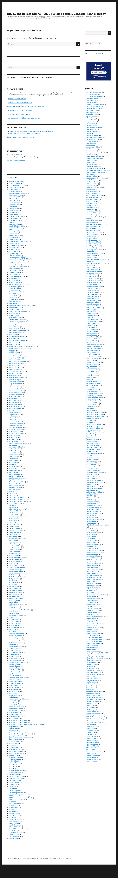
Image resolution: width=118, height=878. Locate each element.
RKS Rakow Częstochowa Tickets (18, 678)
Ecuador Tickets (13, 334)
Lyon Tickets (12, 563)
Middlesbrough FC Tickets (16, 577)
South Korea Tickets (14, 728)
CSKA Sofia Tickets (14, 313)
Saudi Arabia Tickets (15, 687)
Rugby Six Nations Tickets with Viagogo (20, 102)
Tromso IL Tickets (14, 782)
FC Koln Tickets (13, 398)
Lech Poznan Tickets (15, 546)
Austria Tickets (13, 234)
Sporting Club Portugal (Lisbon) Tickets (20, 734)
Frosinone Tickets (14, 449)
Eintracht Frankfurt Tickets (17, 340)
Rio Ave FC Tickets (14, 676)
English (90, 43)
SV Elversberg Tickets (15, 759)
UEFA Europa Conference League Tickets (20, 798)
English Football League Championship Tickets (22, 346)
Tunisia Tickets (13, 786)
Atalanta (11, 222)
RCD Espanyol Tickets (15, 660)
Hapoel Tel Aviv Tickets (15, 480)
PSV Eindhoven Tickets (15, 643)
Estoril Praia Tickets (14, 354)
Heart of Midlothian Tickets (17, 482)
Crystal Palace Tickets (15, 307)
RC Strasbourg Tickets (15, 658)
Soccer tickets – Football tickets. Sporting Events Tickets (25, 724)
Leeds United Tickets (15, 548)
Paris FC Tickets (13, 621)
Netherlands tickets (14, 594)
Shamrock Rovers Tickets (16, 707)
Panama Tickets (13, 614)
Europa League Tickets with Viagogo (19, 114)
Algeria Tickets (13, 207)
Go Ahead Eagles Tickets (16, 468)
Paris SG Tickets (13, 623)
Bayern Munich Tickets (15, 247)
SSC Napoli (12, 745)
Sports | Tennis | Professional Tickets (20, 738)
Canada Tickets (13, 278)
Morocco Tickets (14, 588)
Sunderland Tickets (14, 757)
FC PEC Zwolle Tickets (15, 408)
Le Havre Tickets (13, 542)
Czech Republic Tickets (15, 317)
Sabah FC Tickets (14, 679)
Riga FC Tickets (13, 674)
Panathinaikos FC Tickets (16, 616)
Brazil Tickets (13, 263)
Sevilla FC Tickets (14, 705)
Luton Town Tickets (14, 561)
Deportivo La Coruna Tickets (17, 321)
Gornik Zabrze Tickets (15, 470)
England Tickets (13, 344)
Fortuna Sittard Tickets (15, 441)
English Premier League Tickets (18, 348)
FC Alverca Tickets (14, 375)
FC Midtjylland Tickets (15, 404)
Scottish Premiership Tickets (17, 699)
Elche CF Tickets (13, 342)
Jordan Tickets (13, 521)
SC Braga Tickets (13, 689)
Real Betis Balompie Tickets (17, 662)
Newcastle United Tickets (16, 598)
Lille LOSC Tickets (14, 555)
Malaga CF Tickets (14, 569)
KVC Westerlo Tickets (15, 534)
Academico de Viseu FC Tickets (18, 193)
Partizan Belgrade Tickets (16, 627)
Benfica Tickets (13, 251)
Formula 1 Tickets (14, 439)
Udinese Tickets (13, 790)
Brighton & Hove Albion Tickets (18, 267)
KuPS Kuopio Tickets (15, 532)
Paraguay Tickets (14, 619)
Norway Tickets (13, 602)
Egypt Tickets (13, 338)
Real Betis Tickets (14, 664)
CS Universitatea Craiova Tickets (18, 311)
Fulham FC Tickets (14, 453)
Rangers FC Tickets (14, 648)
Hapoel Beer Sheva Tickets (16, 478)
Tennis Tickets (13, 767)
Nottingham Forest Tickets (17, 604)
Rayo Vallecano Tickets (15, 652)
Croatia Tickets (13, 303)
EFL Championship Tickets (16, 336)
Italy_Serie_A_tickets (15, 513)
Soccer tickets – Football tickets (18, 720)
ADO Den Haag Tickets (15, 197)
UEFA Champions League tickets (18, 794)
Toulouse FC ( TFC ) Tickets (17, 778)
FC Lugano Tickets (14, 402)
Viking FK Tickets (14, 823)
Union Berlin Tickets (15, 804)
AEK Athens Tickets (14, 199)
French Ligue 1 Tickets (15, 447)
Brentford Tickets (14, 265)
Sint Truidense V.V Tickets (16, 710)
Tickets (11, 769)
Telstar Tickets (13, 765)
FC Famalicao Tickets (15, 387)
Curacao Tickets (13, 315)
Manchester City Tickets (16, 571)
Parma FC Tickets (14, 625)
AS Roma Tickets (14, 218)
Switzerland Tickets (14, 763)
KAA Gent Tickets (14, 526)
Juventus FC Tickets (14, 524)
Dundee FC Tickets (14, 327)
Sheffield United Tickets (16, 709)
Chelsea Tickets (13, 294)
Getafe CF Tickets (14, 460)
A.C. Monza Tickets (14, 183)
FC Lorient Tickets (14, 400)
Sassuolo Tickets (14, 685)
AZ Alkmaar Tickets (14, 238)
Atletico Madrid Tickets (15, 228)
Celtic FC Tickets (13, 290)
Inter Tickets (12, 495)
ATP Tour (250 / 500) (15, 230)
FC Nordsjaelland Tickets (16, 406)
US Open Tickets (13, 809)
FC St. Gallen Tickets (15, 414)
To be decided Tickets (15, 773)
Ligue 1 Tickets (13, 553)
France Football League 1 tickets (18, 443)
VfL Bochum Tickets (15, 821)
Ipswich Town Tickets (15, 503)
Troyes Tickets (13, 784)
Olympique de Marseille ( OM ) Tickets (20, 610)
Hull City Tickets (13, 491)
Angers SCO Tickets (14, 208)
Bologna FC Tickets (14, 255)
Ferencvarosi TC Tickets (16, 424)
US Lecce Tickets (14, 807)
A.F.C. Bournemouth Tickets (17, 185)
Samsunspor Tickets (15, 683)
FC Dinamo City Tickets (15, 385)
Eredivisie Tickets (14, 352)
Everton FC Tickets (14, 369)
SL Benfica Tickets (14, 714)
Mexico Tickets (13, 575)
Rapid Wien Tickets (14, 650)
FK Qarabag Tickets (14, 435)
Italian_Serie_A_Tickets (16, 509)
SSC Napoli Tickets (14, 747)
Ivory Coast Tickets (14, 515)
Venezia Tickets (13, 817)
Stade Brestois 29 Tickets (16, 751)
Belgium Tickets (13, 249)
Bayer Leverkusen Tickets (16, 245)
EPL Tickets (12, 350)
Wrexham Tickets (14, 838)
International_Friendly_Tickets (18, 501)
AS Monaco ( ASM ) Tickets (17, 216)
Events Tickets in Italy (15, 364)
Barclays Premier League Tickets (18, 241)
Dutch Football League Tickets (17, 331)
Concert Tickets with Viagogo (17, 99)
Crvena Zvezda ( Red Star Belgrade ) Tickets (21, 305)
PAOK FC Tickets (13, 617)
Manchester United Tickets (17, 573)
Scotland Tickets (13, 697)
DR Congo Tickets (14, 325)
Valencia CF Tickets (14, 815)
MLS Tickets (12, 584)
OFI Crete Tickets (14, 606)
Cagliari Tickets (13, 274)
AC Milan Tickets (14, 189)
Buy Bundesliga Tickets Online (16, 155)
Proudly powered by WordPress (62, 858)
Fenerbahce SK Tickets (15, 422)
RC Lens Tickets (13, 656)
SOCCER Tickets (13, 718)
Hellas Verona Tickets (15, 486)
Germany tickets (13, 458)
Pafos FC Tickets (13, 612)
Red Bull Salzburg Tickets (16, 672)
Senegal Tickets (13, 701)
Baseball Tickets (13, 243)
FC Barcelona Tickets (15, 381)
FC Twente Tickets (14, 418)
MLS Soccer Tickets (14, 583)
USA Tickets (12, 811)
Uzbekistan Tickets (14, 813)
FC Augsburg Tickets (15, 379)
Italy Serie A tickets (14, 511)
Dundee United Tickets (15, 329)
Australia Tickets (14, 232)
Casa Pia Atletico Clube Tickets (17, 284)
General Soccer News (15, 455)
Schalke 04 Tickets (14, 695)
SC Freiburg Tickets (14, 691)
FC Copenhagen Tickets (15, 383)
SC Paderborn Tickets (15, 693)
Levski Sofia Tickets (14, 552)
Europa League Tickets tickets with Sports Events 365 (24, 118)
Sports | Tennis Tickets (15, 740)
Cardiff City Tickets (14, 282)
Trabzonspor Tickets (15, 780)
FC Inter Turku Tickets (15, 396)
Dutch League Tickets (15, 332)
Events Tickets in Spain (15, 365)
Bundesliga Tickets (14, 269)
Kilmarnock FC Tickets (15, 530)
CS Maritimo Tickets (15, 309)
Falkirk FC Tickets (14, 373)
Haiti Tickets (12, 472)
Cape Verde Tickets (14, 280)
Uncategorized (13, 802)
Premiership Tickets (15, 637)
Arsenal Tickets (13, 214)
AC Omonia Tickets (14, 191)
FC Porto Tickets (13, 410)
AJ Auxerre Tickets (14, 205)
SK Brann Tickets (14, 712)
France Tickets (13, 445)
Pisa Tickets (12, 629)
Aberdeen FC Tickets (15, 187)
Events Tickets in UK (15, 367)
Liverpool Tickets (14, 559)
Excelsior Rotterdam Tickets (17, 371)
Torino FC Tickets (14, 774)
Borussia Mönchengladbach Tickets (19, 259)
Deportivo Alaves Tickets (16, 319)
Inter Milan (12, 493)
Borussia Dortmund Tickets (17, 257)
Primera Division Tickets (16, 641)
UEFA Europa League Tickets (17, 800)
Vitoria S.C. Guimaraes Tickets (17, 829)
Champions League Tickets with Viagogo (20, 110)
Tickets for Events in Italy (16, 771)
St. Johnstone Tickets (15, 749)
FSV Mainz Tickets (14, 451)
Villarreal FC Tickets (14, 827)
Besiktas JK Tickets (14, 253)
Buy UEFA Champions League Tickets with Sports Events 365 (26, 106)
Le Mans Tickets (13, 544)
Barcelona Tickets (14, 239)
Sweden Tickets (13, 761)
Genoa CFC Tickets (14, 457)
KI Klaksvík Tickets (14, 528)
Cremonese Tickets (14, 301)
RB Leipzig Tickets (14, 654)
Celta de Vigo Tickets (15, 288)
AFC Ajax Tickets (13, 201)
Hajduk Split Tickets (14, 474)
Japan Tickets (13, 519)
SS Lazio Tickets (13, 743)
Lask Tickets (12, 540)
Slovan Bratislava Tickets (16, 716)
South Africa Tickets (15, 726)
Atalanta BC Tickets (14, 224)
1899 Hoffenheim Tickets (16, 181)
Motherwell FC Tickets (15, 590)
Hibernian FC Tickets (15, 488)
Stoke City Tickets (14, 755)
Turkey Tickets (13, 788)
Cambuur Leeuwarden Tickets (17, 276)
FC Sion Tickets (13, 412)
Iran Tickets (12, 505)
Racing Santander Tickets (16, 647)
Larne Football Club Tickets (17, 538)
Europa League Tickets (15, 358)
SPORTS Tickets (13, 741)
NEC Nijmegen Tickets (15, 592)
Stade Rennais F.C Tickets (16, 753)
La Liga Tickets (13, 536)
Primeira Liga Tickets (15, 639)
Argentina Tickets (14, 210)
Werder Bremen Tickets (16, 833)
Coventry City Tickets (15, 300)
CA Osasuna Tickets (14, 272)
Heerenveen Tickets (14, 484)
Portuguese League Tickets (16, 633)
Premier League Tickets (15, 635)
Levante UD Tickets (14, 550)
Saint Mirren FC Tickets (15, 681)
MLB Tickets (12, 581)
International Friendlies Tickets (18, 497)
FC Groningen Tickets (15, 389)
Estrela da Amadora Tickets (17, 356)
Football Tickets (13, 437)
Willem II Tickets (14, 835)
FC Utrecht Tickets (14, 420)
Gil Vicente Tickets (14, 466)
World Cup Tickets (14, 836)
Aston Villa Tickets (14, 220)
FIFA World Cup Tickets (15, 427)
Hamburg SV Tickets (15, 476)
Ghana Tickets (13, 462)
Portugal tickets (13, 631)
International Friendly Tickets (17, 499)
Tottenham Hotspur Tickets (17, 776)
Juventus (11, 522)
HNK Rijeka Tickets (14, 490)
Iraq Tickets (12, 507)
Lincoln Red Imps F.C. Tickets (17, 557)
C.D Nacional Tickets (15, 270)
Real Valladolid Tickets (15, 670)
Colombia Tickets (14, 296)
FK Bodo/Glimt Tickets (15, 431)
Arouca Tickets (13, 212)
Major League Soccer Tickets (17, 567)
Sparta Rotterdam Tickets (16, 732)
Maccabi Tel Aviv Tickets (16, 565)
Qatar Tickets (12, 645)
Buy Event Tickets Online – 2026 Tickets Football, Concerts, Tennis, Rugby (56, 13)
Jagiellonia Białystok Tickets (17, 517)
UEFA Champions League (16, 792)
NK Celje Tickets (13, 600)
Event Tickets (13, 360)
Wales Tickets (13, 831)
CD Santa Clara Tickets (15, 286)
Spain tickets (12, 730)
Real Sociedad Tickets (15, 668)
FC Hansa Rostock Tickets (16, 391)
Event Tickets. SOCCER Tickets (17, 362)
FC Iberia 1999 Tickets (15, 395)
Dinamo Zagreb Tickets (15, 323)
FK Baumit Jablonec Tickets (17, 429)
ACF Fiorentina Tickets (15, 195)
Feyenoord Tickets (14, 426)
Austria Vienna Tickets (15, 236)
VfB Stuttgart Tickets (15, 819)
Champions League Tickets (16, 292)
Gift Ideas (11, 464)
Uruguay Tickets (13, 805)
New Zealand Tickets (15, 596)
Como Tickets (13, 298)
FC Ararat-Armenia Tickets (17, 377)
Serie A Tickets (13, 703)
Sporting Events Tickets (16, 736)
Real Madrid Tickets (14, 666)
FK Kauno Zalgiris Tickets (16, 433)
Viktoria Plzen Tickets (15, 825)
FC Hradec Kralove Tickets (16, 393)
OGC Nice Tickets (14, 608)
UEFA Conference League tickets (18, 796)
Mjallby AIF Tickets (14, 579)
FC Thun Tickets (13, 416)
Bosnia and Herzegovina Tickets (18, 261)
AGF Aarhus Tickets (14, 203)
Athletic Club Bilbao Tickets (17, 226)
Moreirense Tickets (14, 586)
